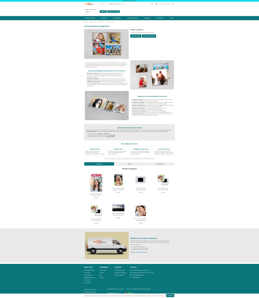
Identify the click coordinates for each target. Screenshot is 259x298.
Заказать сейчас (136, 36)
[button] (127, 30)
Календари (147, 18)
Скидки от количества (149, 36)
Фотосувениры (117, 18)
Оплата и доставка (120, 270)
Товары (171, 18)
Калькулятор (160, 164)
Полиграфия (159, 18)
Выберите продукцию (136, 29)
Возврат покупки (119, 275)
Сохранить (103, 11)
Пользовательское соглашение (115, 289)
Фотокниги (104, 18)
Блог (101, 275)
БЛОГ (130, 0)
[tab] (99, 164)
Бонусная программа (120, 272)
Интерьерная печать (133, 18)
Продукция (99, 164)
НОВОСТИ (135, 0)
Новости (102, 272)
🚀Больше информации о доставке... (138, 252)
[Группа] (152, 4)
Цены (129, 164)
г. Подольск (102, 3)
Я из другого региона (113, 11)
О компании (103, 270)
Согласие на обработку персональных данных (138, 289)
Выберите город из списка (90, 9)
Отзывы (102, 277)
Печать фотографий (90, 18)
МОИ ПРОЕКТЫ (125, 0)
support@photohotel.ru (138, 275)
